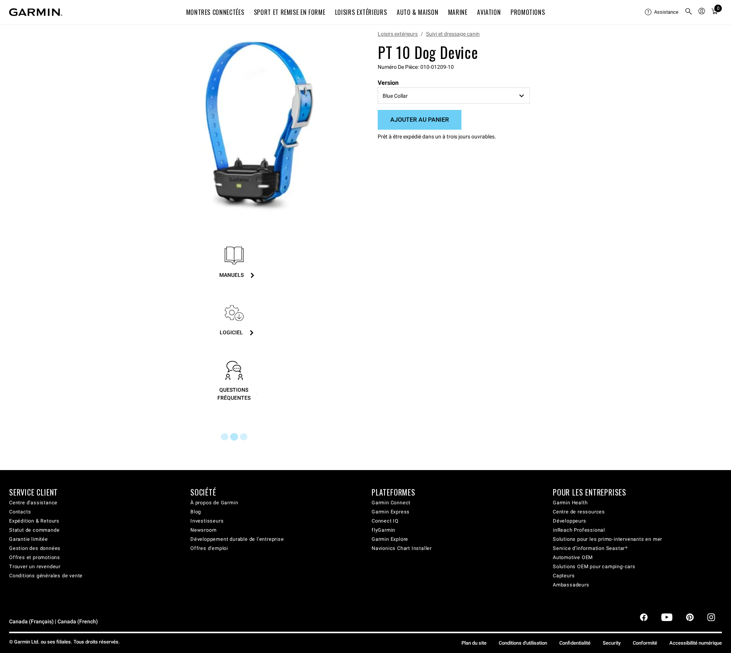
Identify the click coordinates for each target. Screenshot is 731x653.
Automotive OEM (573, 557)
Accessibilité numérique (695, 643)
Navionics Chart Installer (402, 548)
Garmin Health (570, 502)
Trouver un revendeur (35, 566)
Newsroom (203, 530)
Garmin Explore (390, 539)
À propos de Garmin (214, 502)
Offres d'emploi (209, 548)
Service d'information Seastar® (590, 548)
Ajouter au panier (419, 119)
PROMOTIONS (528, 12)
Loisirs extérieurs (398, 34)
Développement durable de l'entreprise (237, 539)
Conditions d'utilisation (523, 643)
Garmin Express (391, 512)
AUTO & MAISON (417, 12)
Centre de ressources (579, 512)
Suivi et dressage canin (453, 34)
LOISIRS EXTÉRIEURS (361, 12)
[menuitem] (661, 12)
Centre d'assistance (33, 502)
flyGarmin (383, 530)
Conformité (645, 643)
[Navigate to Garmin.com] (35, 12)
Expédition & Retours (34, 521)
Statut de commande (34, 530)
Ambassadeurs (571, 585)
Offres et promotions (34, 557)
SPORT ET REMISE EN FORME (289, 12)
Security (612, 643)
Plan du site (474, 643)
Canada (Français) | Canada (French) (53, 621)
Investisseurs (206, 521)
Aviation (489, 12)
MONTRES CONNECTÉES (215, 12)
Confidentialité (575, 643)
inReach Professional (579, 530)
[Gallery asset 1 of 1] (256, 123)
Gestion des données (35, 548)
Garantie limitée (28, 539)
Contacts (20, 512)
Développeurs (569, 521)
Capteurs (564, 575)
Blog (195, 512)
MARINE (458, 12)
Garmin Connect (391, 502)
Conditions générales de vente (46, 575)
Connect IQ (385, 521)
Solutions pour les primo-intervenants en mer (607, 539)
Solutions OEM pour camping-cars (594, 566)
